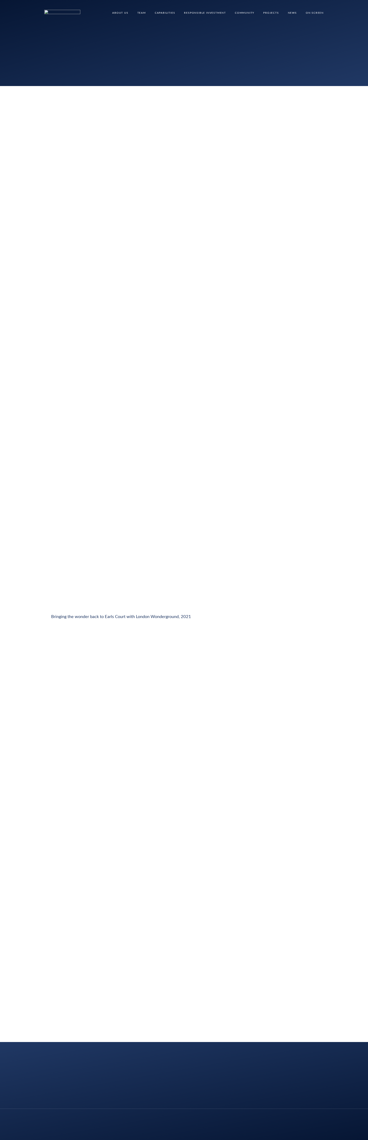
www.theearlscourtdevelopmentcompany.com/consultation (106, 895)
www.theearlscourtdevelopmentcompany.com (94, 1002)
